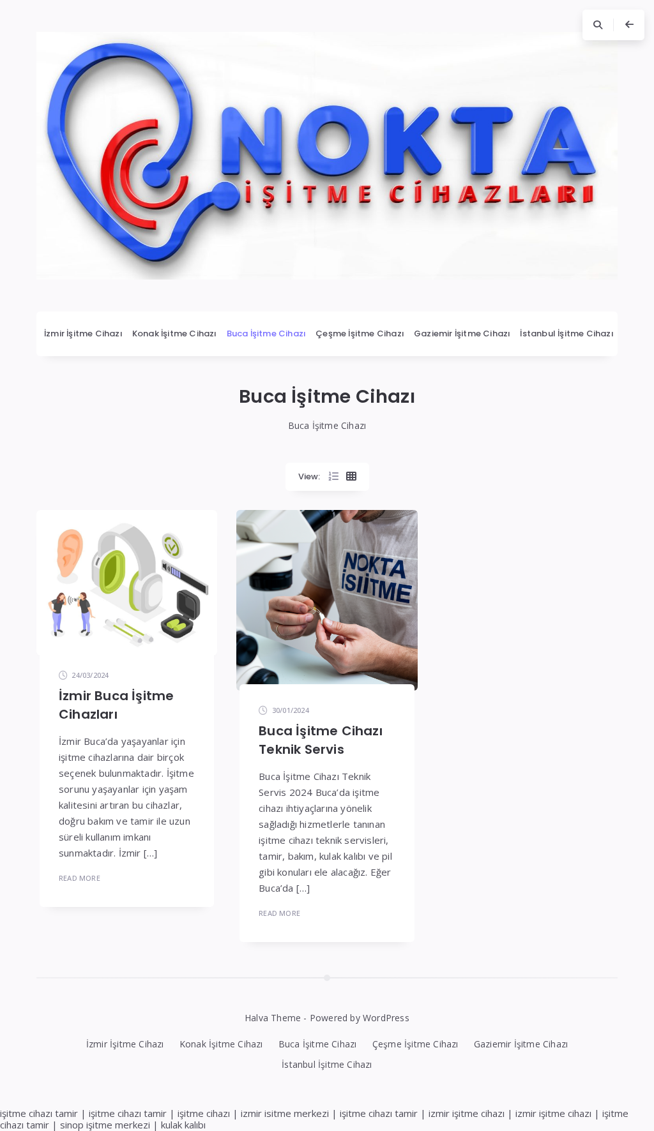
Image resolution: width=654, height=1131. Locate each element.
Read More (79, 878)
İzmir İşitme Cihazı (83, 333)
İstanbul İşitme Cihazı (566, 333)
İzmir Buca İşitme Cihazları (116, 705)
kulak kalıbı (183, 1124)
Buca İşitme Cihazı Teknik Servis (321, 740)
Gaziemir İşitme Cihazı (462, 333)
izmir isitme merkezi (285, 1113)
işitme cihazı (204, 1113)
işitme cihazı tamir (39, 1113)
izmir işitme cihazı (467, 1113)
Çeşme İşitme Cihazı (360, 333)
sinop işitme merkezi (105, 1124)
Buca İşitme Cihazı (267, 333)
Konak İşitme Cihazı (174, 333)
